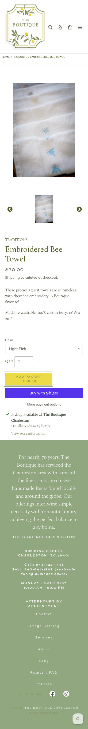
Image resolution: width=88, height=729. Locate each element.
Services (44, 637)
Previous (9, 209)
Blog (44, 661)
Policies (44, 684)
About (44, 649)
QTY (9, 361)
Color (9, 340)
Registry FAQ (43, 672)
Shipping (12, 277)
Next (78, 209)
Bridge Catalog (44, 626)
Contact (44, 614)
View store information (28, 433)
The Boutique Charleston (52, 708)
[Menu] (80, 26)
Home (6, 57)
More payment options (44, 404)
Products (20, 57)
